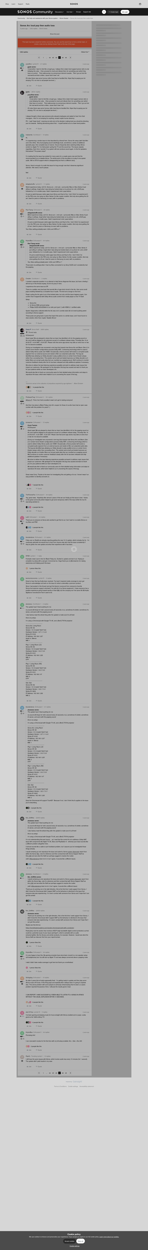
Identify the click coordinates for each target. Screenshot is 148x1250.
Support (20, 4)
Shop (7, 4)
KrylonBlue (29, 241)
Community (21, 18)
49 (66, 58)
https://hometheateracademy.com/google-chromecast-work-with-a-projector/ (50, 928)
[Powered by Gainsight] (74, 1082)
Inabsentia (29, 135)
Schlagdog (29, 977)
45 (53, 58)
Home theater (64, 18)
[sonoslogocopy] (74, 4)
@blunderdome (34, 859)
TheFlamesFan (31, 495)
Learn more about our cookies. (109, 1237)
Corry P (28, 329)
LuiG (27, 517)
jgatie (28, 92)
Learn (13, 4)
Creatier (28, 278)
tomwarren (29, 422)
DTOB (27, 556)
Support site (87, 12)
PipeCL (28, 1056)
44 (50, 58)
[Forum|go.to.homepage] (35, 12)
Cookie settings (73, 1086)
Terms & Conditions (60, 1086)
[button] (113, 12)
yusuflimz (29, 64)
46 (56, 58)
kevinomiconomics (31, 578)
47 (59, 58)
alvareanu (29, 604)
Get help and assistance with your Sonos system (42, 18)
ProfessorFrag (30, 397)
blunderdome (30, 537)
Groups (78, 12)
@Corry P (29, 400)
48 (63, 58)
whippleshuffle (30, 184)
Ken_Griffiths (30, 818)
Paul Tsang (29, 210)
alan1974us (29, 1012)
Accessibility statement (87, 1086)
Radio (27, 4)
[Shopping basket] (140, 4)
